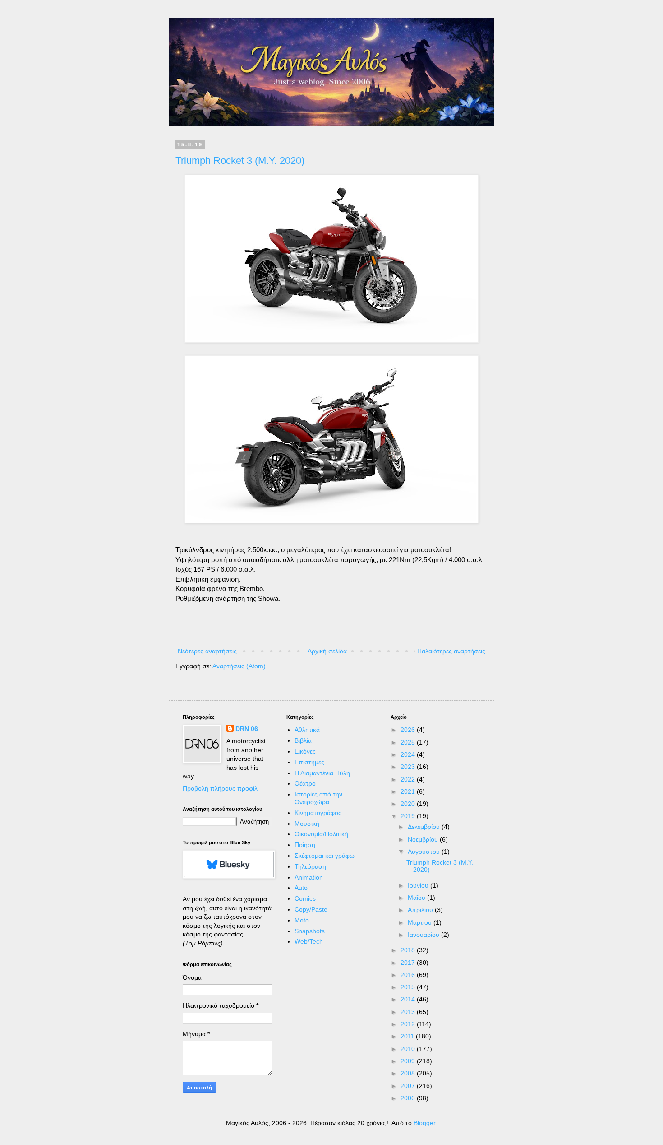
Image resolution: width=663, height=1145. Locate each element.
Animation (309, 877)
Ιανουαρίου (424, 934)
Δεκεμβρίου (425, 826)
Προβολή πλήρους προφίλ (220, 788)
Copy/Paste (311, 909)
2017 (409, 962)
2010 (409, 1048)
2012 (409, 1024)
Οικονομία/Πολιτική (321, 834)
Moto (302, 920)
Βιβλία (303, 740)
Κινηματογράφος (318, 812)
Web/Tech (309, 941)
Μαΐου (417, 897)
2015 (409, 987)
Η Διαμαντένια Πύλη (322, 773)
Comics (305, 898)
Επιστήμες (309, 762)
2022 (409, 779)
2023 (409, 766)
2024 (409, 754)
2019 (409, 815)
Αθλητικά (307, 729)
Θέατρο (305, 783)
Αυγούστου (425, 851)
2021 (409, 791)
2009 (409, 1061)
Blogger (424, 1122)
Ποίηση (305, 844)
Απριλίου (421, 909)
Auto (301, 887)
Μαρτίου (420, 922)
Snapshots (310, 931)
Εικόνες (305, 751)
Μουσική (307, 823)
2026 (409, 729)
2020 (409, 803)
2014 (409, 999)
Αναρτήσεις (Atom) (239, 666)
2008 (409, 1073)
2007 (409, 1085)
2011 (408, 1036)
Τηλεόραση (310, 866)
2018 (409, 950)
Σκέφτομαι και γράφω (325, 855)
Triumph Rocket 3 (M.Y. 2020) (239, 160)
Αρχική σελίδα (327, 651)
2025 (409, 742)
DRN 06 (246, 728)
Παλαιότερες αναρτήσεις (451, 651)
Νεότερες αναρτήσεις (207, 651)
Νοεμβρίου (424, 839)
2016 (409, 974)
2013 (409, 1011)
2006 (409, 1098)
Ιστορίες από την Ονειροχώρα (318, 798)
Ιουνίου (419, 885)
